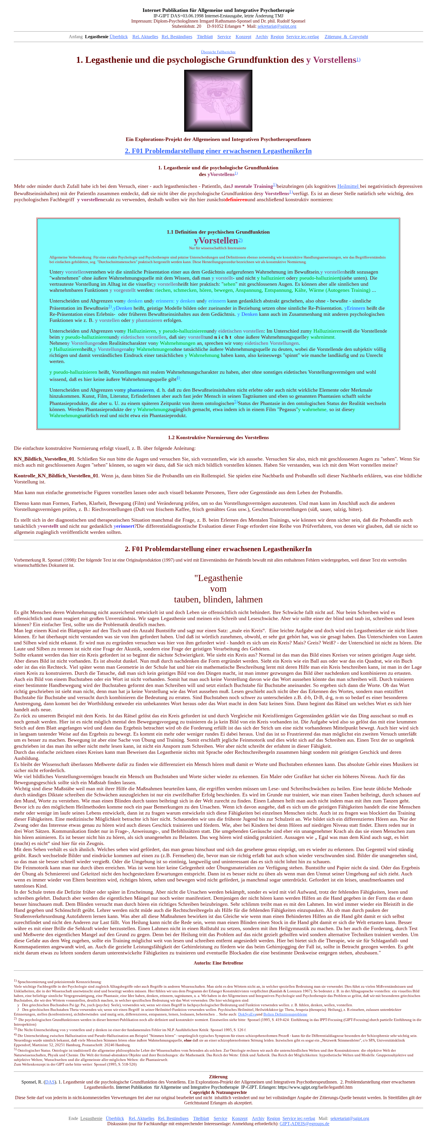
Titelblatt (205, 36)
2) (240, 240)
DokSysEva (247, 1014)
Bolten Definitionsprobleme (285, 1014)
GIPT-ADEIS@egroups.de (304, 1123)
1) (358, 59)
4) (178, 377)
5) (236, 401)
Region (277, 36)
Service (224, 36)
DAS (50, 1081)
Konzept (243, 36)
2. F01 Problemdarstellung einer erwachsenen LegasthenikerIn (218, 151)
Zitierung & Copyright (346, 36)
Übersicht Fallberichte (218, 52)
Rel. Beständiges (177, 36)
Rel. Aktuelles (145, 36)
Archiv (262, 36)
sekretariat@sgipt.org (277, 26)
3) (110, 306)
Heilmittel (348, 186)
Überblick (119, 36)
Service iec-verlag (302, 36)
